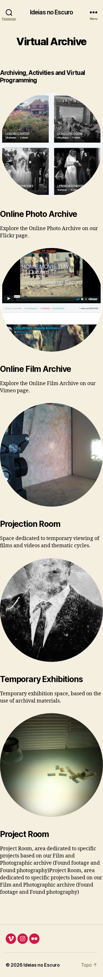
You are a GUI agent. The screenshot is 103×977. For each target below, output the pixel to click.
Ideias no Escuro (51, 12)
